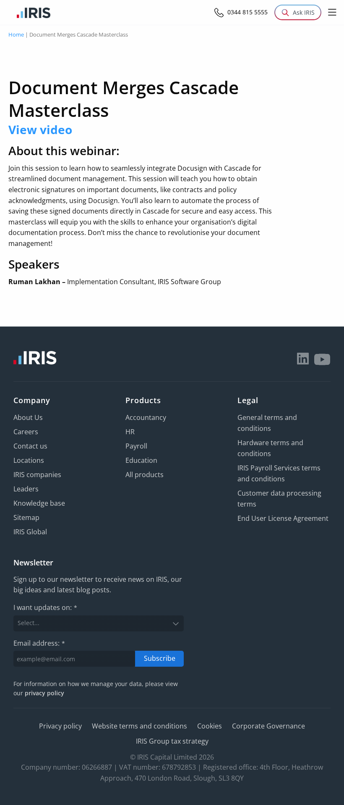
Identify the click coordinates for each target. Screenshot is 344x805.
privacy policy (44, 693)
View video (40, 129)
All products (144, 474)
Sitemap (26, 517)
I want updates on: (45, 607)
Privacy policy (60, 726)
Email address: (39, 643)
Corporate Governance (268, 726)
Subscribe (159, 658)
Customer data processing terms (279, 498)
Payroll (136, 446)
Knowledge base (39, 503)
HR (130, 431)
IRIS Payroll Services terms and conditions (279, 473)
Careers (25, 431)
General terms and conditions (267, 423)
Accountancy (145, 417)
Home (16, 34)
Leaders (26, 489)
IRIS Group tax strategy (172, 741)
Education (141, 460)
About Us (28, 417)
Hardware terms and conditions (270, 448)
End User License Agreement (282, 518)
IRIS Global (30, 531)
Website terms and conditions (139, 726)
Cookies (209, 726)
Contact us (30, 446)
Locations (28, 460)
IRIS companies (37, 474)
